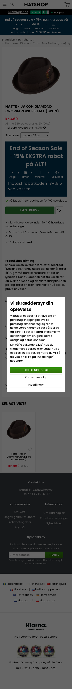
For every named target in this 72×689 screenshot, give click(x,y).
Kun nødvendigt (36, 377)
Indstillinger (36, 385)
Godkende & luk (36, 370)
